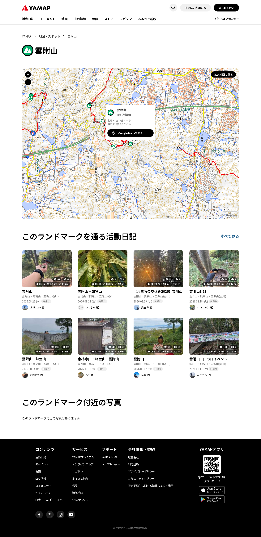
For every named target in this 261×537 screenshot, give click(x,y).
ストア (108, 18)
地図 (65, 18)
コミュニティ (43, 485)
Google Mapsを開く (130, 133)
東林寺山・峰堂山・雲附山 (98, 358)
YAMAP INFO (109, 457)
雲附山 (27, 291)
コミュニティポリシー (141, 478)
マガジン (126, 18)
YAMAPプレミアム (83, 457)
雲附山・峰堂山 (34, 358)
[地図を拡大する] (28, 74)
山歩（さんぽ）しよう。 (50, 500)
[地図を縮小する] (28, 82)
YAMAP (27, 36)
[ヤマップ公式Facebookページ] (39, 514)
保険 (95, 18)
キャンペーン (43, 492)
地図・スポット (49, 36)
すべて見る (229, 236)
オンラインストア (83, 464)
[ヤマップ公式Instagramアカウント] (60, 514)
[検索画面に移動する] (173, 7)
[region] (130, 143)
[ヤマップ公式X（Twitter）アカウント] (50, 514)
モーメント (47, 18)
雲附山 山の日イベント (208, 358)
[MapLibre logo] (228, 216)
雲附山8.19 (197, 291)
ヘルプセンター (229, 18)
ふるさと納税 (147, 18)
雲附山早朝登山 (90, 291)
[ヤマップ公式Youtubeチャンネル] (71, 514)
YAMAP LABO (80, 500)
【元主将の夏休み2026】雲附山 (158, 291)
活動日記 (28, 18)
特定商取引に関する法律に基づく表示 (150, 485)
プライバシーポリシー (141, 471)
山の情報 (80, 18)
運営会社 (133, 457)
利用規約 (133, 464)
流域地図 (77, 492)
